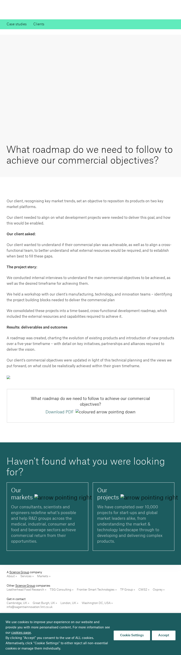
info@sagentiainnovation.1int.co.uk (30, 607)
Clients (38, 24)
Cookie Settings (132, 635)
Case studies (17, 24)
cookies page (21, 632)
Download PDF (59, 412)
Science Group (19, 572)
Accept (163, 635)
